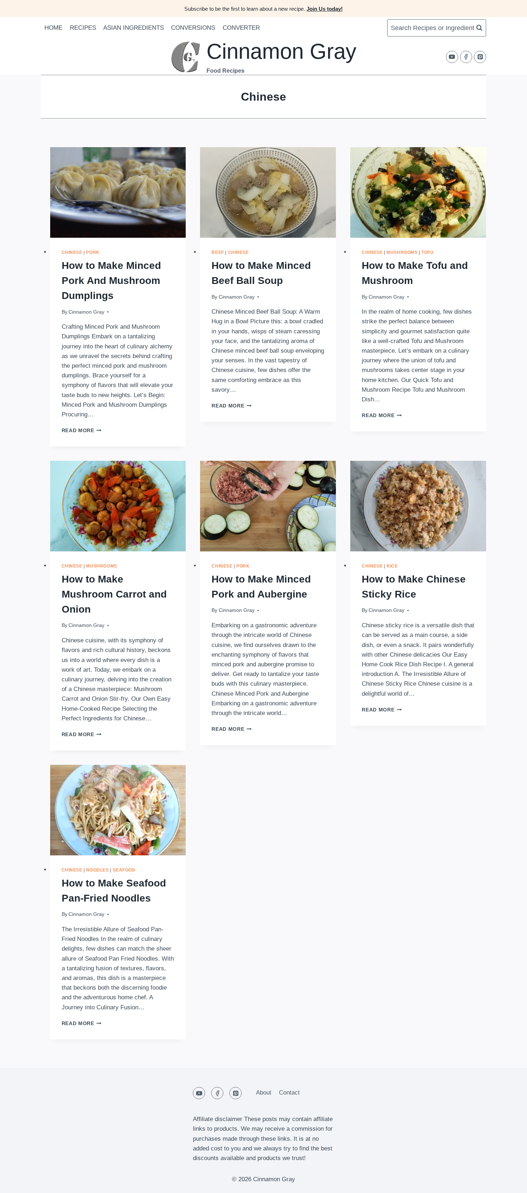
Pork (92, 252)
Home (53, 27)
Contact (289, 1092)
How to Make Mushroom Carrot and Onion (114, 594)
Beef (218, 252)
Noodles (97, 870)
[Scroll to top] (509, 1182)
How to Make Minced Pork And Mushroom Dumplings (111, 280)
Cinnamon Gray (86, 312)
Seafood (124, 870)
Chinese (72, 252)
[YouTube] (452, 57)
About (263, 1092)
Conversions (193, 27)
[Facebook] (466, 57)
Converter (241, 27)
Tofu (427, 252)
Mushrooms (401, 252)
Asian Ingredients (133, 27)
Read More (82, 430)
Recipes (83, 27)
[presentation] (118, 192)
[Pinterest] (480, 57)
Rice (392, 566)
